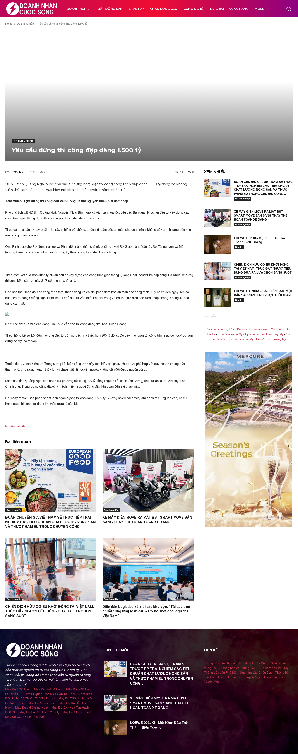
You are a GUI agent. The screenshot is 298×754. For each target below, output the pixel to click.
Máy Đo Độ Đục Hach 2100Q (39, 712)
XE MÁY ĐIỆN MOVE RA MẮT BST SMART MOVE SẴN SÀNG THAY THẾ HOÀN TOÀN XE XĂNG (260, 215)
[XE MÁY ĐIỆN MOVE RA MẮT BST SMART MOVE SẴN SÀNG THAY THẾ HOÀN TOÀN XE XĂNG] (148, 480)
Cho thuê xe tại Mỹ (231, 334)
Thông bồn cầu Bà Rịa (219, 663)
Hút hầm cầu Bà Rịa (251, 663)
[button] (288, 9)
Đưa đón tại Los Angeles (252, 329)
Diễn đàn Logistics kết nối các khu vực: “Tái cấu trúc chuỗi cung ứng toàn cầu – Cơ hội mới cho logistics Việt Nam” (146, 611)
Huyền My (16, 172)
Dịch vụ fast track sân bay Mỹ (264, 334)
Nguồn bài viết (15, 426)
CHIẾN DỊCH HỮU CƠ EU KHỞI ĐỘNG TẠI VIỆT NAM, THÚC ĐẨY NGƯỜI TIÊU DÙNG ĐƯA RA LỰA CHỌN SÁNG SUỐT (49, 611)
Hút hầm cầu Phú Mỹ (273, 668)
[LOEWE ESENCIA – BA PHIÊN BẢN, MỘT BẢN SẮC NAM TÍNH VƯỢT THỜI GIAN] (217, 297)
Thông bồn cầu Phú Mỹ (220, 672)
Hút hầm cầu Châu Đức (256, 672)
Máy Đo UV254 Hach (48, 689)
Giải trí (238, 247)
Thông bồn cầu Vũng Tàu (238, 668)
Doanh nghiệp (25, 23)
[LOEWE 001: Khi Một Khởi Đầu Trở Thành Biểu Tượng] (217, 244)
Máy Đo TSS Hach (71, 698)
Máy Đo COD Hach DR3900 (24, 716)
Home (8, 23)
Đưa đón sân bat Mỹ (240, 339)
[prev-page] (206, 314)
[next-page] (213, 314)
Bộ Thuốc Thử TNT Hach (38, 698)
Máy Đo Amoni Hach (42, 703)
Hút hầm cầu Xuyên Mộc (244, 677)
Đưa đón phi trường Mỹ (271, 339)
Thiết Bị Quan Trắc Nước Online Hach (49, 694)
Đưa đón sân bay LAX (220, 329)
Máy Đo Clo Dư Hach (77, 712)
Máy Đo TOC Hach (18, 689)
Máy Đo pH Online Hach (32, 707)
